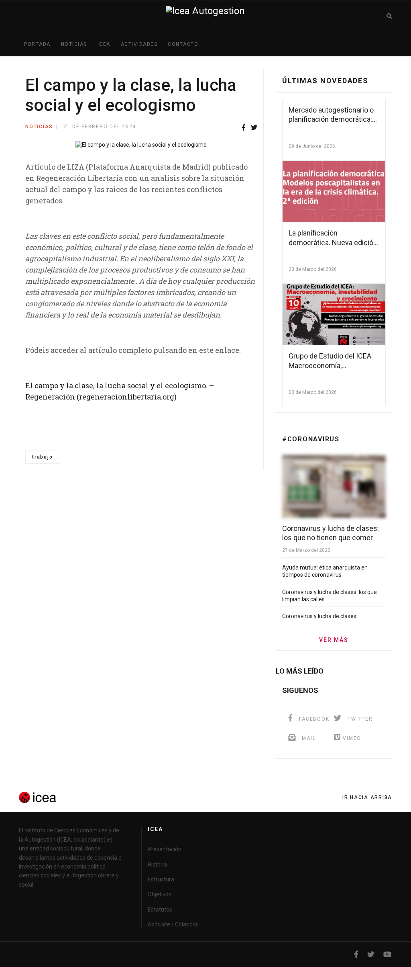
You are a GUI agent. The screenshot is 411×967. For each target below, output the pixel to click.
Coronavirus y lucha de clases (319, 616)
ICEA (104, 44)
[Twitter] (254, 128)
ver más (333, 640)
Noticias (74, 44)
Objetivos (159, 894)
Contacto (183, 44)
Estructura (161, 879)
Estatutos (160, 909)
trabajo (42, 457)
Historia (157, 864)
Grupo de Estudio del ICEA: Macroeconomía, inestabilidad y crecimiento (331, 365)
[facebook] (356, 954)
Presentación (164, 849)
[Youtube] (387, 954)
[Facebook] (244, 128)
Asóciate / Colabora (173, 924)
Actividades (139, 44)
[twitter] (370, 954)
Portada (37, 44)
